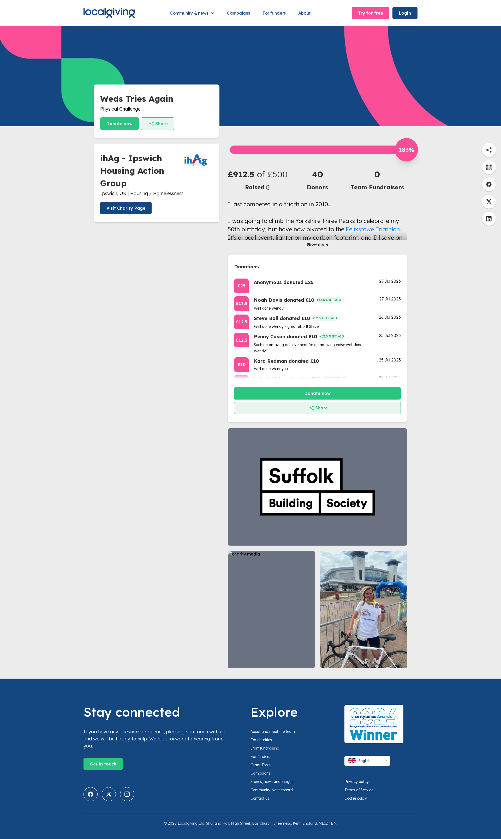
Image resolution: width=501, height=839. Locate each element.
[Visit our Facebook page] (91, 794)
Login (405, 13)
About (304, 13)
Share (161, 123)
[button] (258, 180)
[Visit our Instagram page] (127, 794)
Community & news (189, 13)
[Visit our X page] (109, 794)
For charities (261, 740)
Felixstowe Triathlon (373, 229)
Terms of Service (358, 790)
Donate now (119, 123)
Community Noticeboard (271, 790)
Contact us (259, 798)
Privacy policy (356, 781)
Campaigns (238, 13)
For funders (274, 13)
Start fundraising (264, 748)
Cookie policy (355, 798)
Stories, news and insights (272, 781)
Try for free (370, 13)
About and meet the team (272, 731)
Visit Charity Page (125, 208)
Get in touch (103, 763)
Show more (317, 244)
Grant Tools (260, 765)
